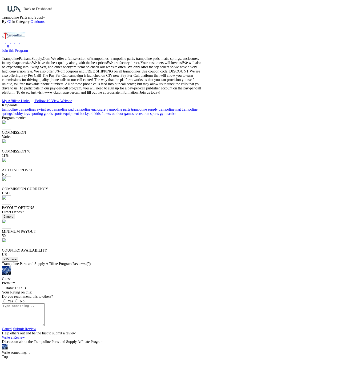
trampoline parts (118, 109)
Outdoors (37, 22)
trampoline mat (170, 109)
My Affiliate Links (16, 101)
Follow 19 (43, 101)
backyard (86, 114)
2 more (8, 216)
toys (27, 114)
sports (154, 114)
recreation (142, 114)
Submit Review (24, 329)
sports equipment (66, 114)
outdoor (117, 114)
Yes (10, 301)
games (129, 114)
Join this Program (15, 50)
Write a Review (13, 337)
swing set (44, 109)
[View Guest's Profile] (6, 274)
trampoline (10, 109)
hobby (18, 114)
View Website (61, 101)
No (21, 301)
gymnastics (168, 114)
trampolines (27, 109)
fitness (106, 114)
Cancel (7, 329)
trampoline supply (144, 109)
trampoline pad (63, 109)
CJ (9, 22)
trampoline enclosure (90, 109)
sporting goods (42, 114)
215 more (10, 259)
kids (97, 114)
